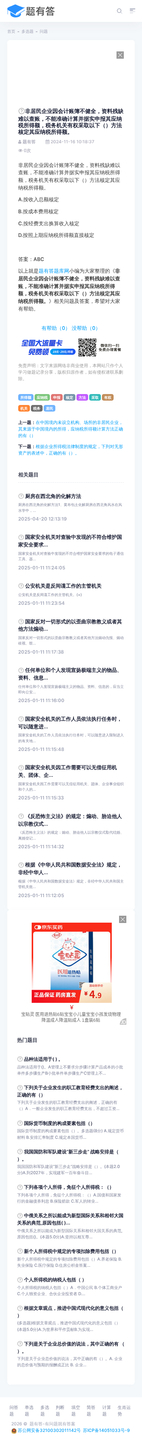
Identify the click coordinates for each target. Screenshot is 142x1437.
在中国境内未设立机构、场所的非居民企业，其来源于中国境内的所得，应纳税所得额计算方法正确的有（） (70, 429)
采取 (95, 397)
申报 (56, 397)
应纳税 (42, 397)
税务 (36, 408)
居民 (49, 408)
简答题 (91, 1411)
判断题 (60, 1411)
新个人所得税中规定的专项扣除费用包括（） (71, 1251)
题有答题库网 (54, 271)
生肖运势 (124, 1411)
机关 (24, 408)
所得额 (25, 397)
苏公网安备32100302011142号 (49, 1430)
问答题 (13, 1411)
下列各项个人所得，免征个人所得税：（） (69, 1187)
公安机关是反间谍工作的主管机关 (63, 586)
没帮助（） (86, 328)
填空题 (75, 1411)
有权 (107, 397)
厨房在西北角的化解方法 (53, 496)
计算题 (106, 1411)
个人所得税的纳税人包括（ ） (55, 1279)
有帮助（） (56, 328)
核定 (69, 397)
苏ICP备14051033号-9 (106, 1430)
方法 (82, 397)
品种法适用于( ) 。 (43, 1059)
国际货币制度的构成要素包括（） (59, 1123)
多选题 (27, 31)
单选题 (29, 1411)
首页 (11, 31)
